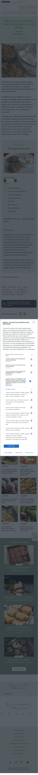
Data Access (19, 452)
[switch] (30, 359)
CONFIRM (11, 446)
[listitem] (19, 355)
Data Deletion (9, 452)
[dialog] (19, 387)
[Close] (34, 322)
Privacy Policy (29, 452)
